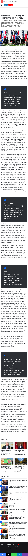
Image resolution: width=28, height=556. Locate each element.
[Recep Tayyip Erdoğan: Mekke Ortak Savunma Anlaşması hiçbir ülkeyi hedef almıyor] (7, 445)
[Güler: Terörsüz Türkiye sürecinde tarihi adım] (4, 493)
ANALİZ (19, 548)
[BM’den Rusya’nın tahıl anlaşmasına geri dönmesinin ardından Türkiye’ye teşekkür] (21, 461)
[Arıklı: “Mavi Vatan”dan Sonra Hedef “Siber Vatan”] (4, 530)
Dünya (6, 548)
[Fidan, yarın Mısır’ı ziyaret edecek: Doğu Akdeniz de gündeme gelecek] (4, 488)
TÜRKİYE (10, 548)
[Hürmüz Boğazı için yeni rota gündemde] (4, 505)
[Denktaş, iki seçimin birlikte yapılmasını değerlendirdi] (4, 482)
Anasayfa (4, 12)
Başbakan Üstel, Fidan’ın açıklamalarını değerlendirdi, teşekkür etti (17, 498)
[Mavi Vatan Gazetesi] (8, 5)
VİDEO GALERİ (11, 551)
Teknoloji (6, 551)
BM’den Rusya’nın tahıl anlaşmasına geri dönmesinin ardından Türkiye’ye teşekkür (19, 468)
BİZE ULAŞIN (21, 551)
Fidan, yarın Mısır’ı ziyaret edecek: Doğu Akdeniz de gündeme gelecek (18, 487)
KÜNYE (16, 551)
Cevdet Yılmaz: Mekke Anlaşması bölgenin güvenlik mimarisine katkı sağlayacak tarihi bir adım (20, 452)
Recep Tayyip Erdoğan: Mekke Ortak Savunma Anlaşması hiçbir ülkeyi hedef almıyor (6, 452)
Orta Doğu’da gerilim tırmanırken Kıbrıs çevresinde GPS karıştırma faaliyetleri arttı (7, 468)
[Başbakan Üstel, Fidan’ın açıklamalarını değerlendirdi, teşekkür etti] (4, 499)
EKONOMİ (15, 548)
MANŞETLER (9, 12)
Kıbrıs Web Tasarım (16, 546)
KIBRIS (2, 548)
